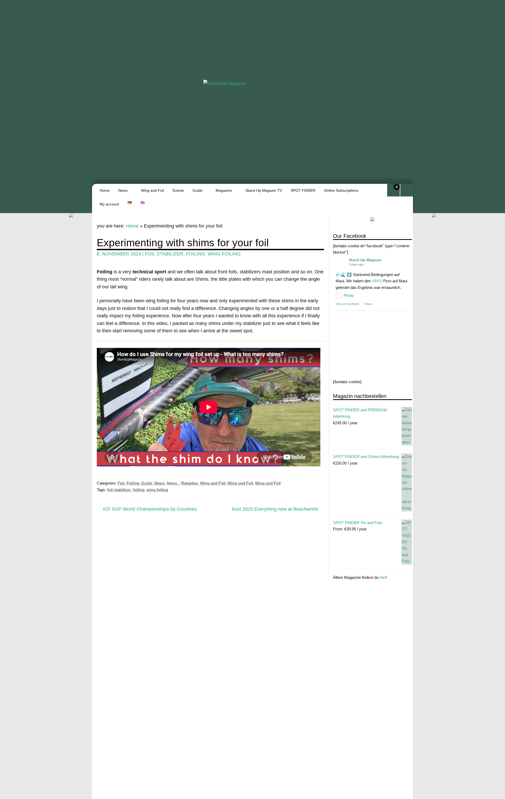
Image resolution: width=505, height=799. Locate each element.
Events (178, 190)
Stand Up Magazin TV (263, 190)
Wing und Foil (240, 483)
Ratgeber (189, 483)
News (123, 190)
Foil (121, 483)
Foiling (133, 483)
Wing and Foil (152, 190)
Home (105, 190)
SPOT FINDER (303, 190)
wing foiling (224, 254)
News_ (173, 483)
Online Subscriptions (341, 190)
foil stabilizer (164, 254)
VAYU (377, 281)
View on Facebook (347, 304)
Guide (198, 190)
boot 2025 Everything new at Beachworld (275, 509)
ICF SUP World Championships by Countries (150, 509)
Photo (349, 295)
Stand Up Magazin (365, 260)
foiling (195, 254)
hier (383, 577)
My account (109, 204)
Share (368, 304)
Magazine (224, 190)
